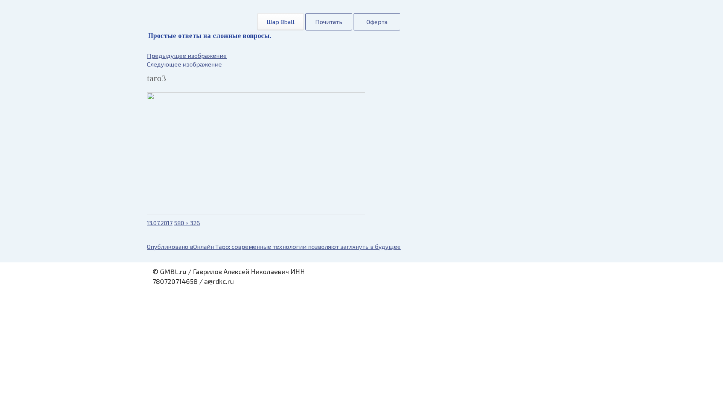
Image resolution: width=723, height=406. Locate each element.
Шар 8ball (280, 21)
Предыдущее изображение (187, 55)
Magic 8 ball (197, 18)
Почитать (328, 21)
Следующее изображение (184, 64)
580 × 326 (187, 222)
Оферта (376, 21)
